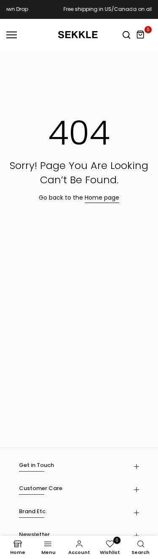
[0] (140, 35)
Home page (102, 197)
